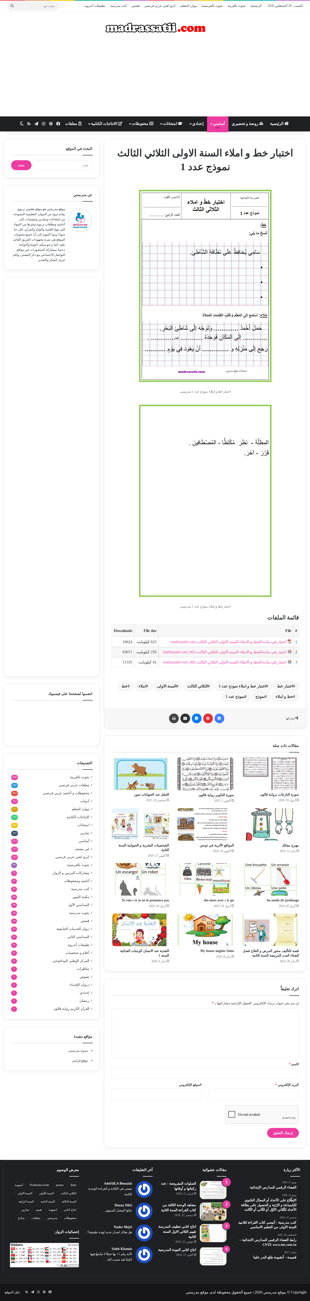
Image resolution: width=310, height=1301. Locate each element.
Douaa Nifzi (123, 1205)
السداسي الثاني (78, 937)
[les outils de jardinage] (270, 879)
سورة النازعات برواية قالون (279, 794)
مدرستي (52, 1218)
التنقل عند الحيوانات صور (151, 794)
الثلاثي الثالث (197, 686)
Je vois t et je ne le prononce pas (145, 900)
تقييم (39, 1209)
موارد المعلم (188, 6)
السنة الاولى (166, 686)
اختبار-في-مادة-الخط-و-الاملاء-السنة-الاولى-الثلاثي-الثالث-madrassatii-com (229, 642)
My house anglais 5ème (217, 951)
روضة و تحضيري (245, 124)
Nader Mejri (123, 1227)
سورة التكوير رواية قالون (216, 795)
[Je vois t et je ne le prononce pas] (140, 879)
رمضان (84, 1001)
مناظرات (83, 969)
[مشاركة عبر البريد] (185, 718)
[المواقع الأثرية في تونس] (205, 824)
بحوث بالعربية (237, 6)
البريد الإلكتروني (287, 1085)
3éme (73, 1185)
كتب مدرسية (118, 6)
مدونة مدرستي (78, 1050)
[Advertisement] (155, 78)
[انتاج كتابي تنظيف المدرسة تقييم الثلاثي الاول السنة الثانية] (213, 1233)
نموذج (260, 696)
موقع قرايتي (80, 1060)
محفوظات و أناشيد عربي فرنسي (66, 793)
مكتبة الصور (80, 897)
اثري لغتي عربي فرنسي (160, 6)
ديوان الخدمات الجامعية (72, 929)
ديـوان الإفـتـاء (79, 985)
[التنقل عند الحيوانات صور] (140, 773)
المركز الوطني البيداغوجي (71, 961)
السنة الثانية (48, 1201)
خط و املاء (284, 696)
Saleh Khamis (122, 1249)
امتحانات (170, 124)
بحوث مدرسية (79, 913)
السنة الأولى (46, 1193)
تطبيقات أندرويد (94, 6)
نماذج (21, 1218)
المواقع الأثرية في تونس (217, 845)
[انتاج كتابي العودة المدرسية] (213, 1256)
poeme (59, 1185)
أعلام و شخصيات (77, 953)
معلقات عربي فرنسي (74, 785)
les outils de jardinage (283, 900)
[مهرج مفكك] (270, 824)
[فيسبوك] (219, 718)
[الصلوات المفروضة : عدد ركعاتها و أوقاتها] (213, 1190)
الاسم (294, 1064)
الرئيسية (256, 6)
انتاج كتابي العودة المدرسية (177, 1250)
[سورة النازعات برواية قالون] (270, 773)
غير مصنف (81, 849)
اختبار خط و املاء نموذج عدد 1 (242, 686)
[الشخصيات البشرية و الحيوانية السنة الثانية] (140, 824)
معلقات (71, 124)
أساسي (219, 124)
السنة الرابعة (26, 1201)
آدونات (84, 801)
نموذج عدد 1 (235, 696)
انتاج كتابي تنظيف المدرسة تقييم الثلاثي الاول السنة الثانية (177, 1232)
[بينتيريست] (208, 718)
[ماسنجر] (197, 718)
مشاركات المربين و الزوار (71, 873)
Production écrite (39, 1185)
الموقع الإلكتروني (190, 1085)
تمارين (84, 833)
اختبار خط (285, 686)
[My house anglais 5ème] (205, 929)
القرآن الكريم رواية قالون (71, 1009)
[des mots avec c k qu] (205, 879)
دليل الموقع (12, 1292)
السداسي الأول (78, 905)
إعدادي (197, 124)
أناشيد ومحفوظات (76, 881)
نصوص (84, 977)
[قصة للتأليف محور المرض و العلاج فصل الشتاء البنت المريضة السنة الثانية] (270, 929)
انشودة (53, 1209)
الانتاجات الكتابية (104, 124)
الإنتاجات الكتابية (78, 817)
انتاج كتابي (70, 1209)
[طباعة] (174, 718)
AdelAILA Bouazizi (118, 1183)
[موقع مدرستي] (155, 27)
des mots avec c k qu (219, 900)
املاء (142, 686)
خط (125, 686)
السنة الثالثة (69, 1201)
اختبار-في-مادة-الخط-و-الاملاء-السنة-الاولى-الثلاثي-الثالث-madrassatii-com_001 (225, 652)
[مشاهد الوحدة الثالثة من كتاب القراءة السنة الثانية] (213, 1211)
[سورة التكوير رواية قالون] (205, 773)
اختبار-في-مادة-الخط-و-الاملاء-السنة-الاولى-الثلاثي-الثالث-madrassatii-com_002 (225, 662)
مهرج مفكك (290, 845)
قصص (136, 6)
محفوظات (140, 124)
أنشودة (19, 1185)
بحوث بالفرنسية (212, 6)
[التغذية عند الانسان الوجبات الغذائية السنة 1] (140, 929)
